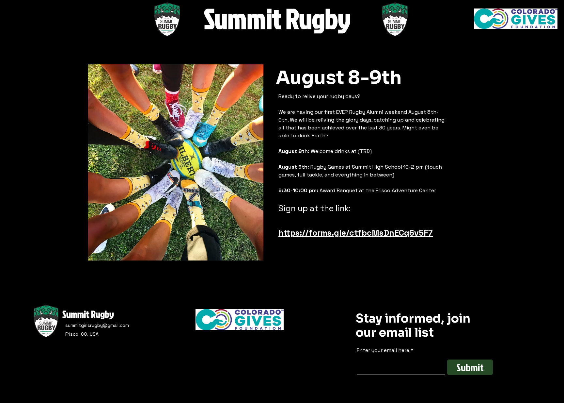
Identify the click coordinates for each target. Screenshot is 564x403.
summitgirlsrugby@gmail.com (97, 325)
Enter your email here (383, 350)
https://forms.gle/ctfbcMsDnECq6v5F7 (355, 232)
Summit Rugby (88, 314)
